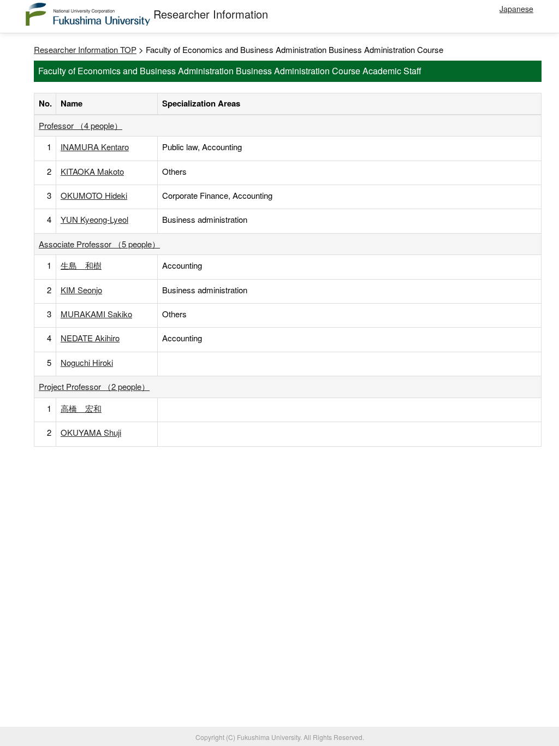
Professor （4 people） (80, 125)
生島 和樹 (81, 265)
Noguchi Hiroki (87, 362)
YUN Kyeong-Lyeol (94, 219)
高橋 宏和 (81, 408)
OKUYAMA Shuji (91, 432)
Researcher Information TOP (85, 49)
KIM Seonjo (81, 289)
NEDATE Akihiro (90, 338)
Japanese (516, 8)
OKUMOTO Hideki (94, 195)
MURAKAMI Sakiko (96, 313)
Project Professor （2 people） (94, 386)
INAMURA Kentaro (95, 146)
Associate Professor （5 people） (99, 244)
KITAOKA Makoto (92, 171)
